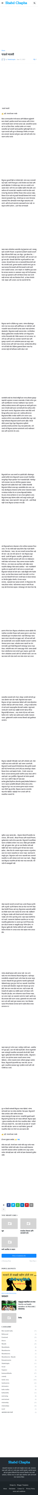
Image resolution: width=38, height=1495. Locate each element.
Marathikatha (19, 1347)
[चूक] (10, 1223)
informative (19, 1386)
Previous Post (7, 1261)
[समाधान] (19, 1281)
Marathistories (19, 1350)
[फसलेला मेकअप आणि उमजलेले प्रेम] (28, 1223)
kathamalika (19, 1393)
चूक (3, 1231)
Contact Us (21, 1488)
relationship (19, 1402)
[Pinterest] (27, 1205)
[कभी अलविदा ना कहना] (10, 1242)
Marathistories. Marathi (19, 1357)
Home (3, 50)
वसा (19, 1139)
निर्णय (20, 1318)
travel (19, 1409)
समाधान (5, 1296)
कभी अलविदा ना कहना (8, 1249)
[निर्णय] (9, 1318)
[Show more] (4, 1209)
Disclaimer (12, 1488)
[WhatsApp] (18, 1205)
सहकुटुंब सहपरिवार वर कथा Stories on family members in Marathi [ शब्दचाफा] (26, 1305)
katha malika (19, 1389)
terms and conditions (19, 1491)
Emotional (19, 1337)
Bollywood (19, 1334)
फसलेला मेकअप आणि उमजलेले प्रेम (26, 1232)
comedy (19, 1376)
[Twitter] (13, 1205)
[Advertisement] (19, 28)
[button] (2, 3)
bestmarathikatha (19, 1373)
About (5, 1488)
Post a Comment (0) (19, 1256)
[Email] (31, 1205)
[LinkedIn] (22, 1205)
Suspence (19, 1370)
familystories (19, 1383)
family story (19, 1380)
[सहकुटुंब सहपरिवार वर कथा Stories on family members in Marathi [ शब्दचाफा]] (9, 1305)
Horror (19, 1340)
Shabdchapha (19, 1363)
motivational (19, 1399)
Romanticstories (19, 1360)
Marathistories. (19, 1353)
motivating (19, 1396)
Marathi (19, 1344)
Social (19, 1367)
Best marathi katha (19, 1331)
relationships (19, 1406)
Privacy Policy (30, 1488)
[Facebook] (9, 1205)
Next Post (32, 1261)
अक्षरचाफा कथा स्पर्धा (19, 1412)
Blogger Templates (22, 1485)
